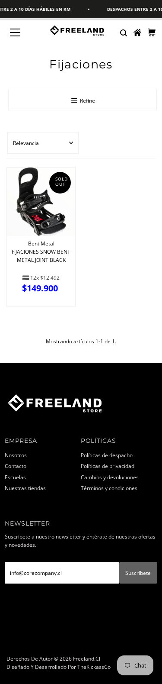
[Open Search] (123, 32)
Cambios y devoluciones (110, 477)
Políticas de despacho (107, 455)
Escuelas (15, 477)
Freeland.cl (86, 658)
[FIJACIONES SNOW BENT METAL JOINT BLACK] (41, 202)
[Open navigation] (21, 32)
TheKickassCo (94, 666)
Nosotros (16, 455)
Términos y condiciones (109, 487)
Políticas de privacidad (107, 465)
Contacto (15, 465)
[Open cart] (152, 32)
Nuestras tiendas (25, 487)
